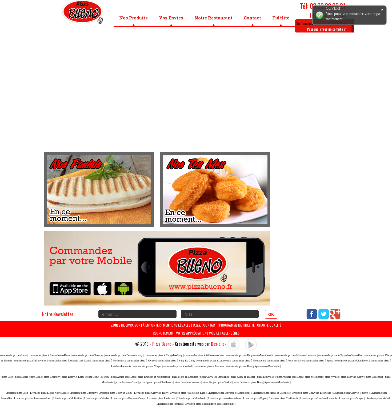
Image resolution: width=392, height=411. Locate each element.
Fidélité (280, 18)
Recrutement (163, 333)
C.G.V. (197, 325)
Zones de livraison (125, 325)
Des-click (218, 344)
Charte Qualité (269, 325)
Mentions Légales (176, 325)
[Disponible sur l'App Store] (233, 344)
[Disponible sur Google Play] (251, 344)
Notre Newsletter (57, 314)
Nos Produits (133, 18)
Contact (252, 18)
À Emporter (152, 325)
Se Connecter (305, 23)
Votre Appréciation (191, 333)
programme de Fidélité (237, 325)
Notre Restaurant (213, 18)
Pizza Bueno (161, 344)
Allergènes (230, 333)
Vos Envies (171, 18)
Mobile (214, 333)
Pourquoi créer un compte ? (326, 29)
